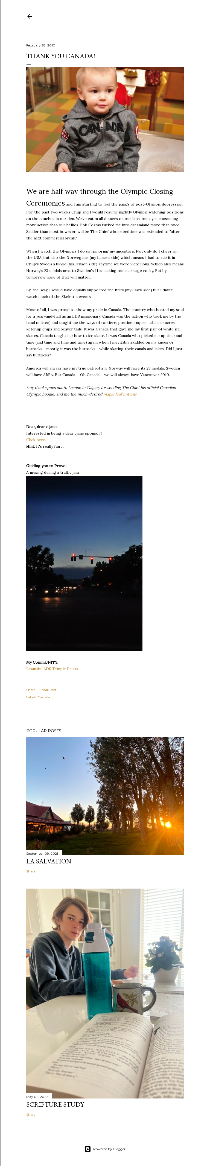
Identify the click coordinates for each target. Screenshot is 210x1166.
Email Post (48, 690)
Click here (35, 439)
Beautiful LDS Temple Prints (52, 668)
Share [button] (30, 690)
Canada (44, 697)
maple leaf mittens (119, 394)
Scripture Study (55, 1104)
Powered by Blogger (109, 1149)
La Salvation (48, 861)
